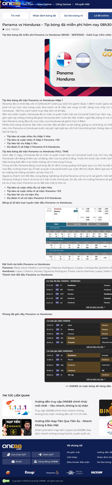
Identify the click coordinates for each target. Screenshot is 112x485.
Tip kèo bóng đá (12, 34)
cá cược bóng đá (89, 386)
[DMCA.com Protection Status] (6, 481)
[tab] (15, 15)
